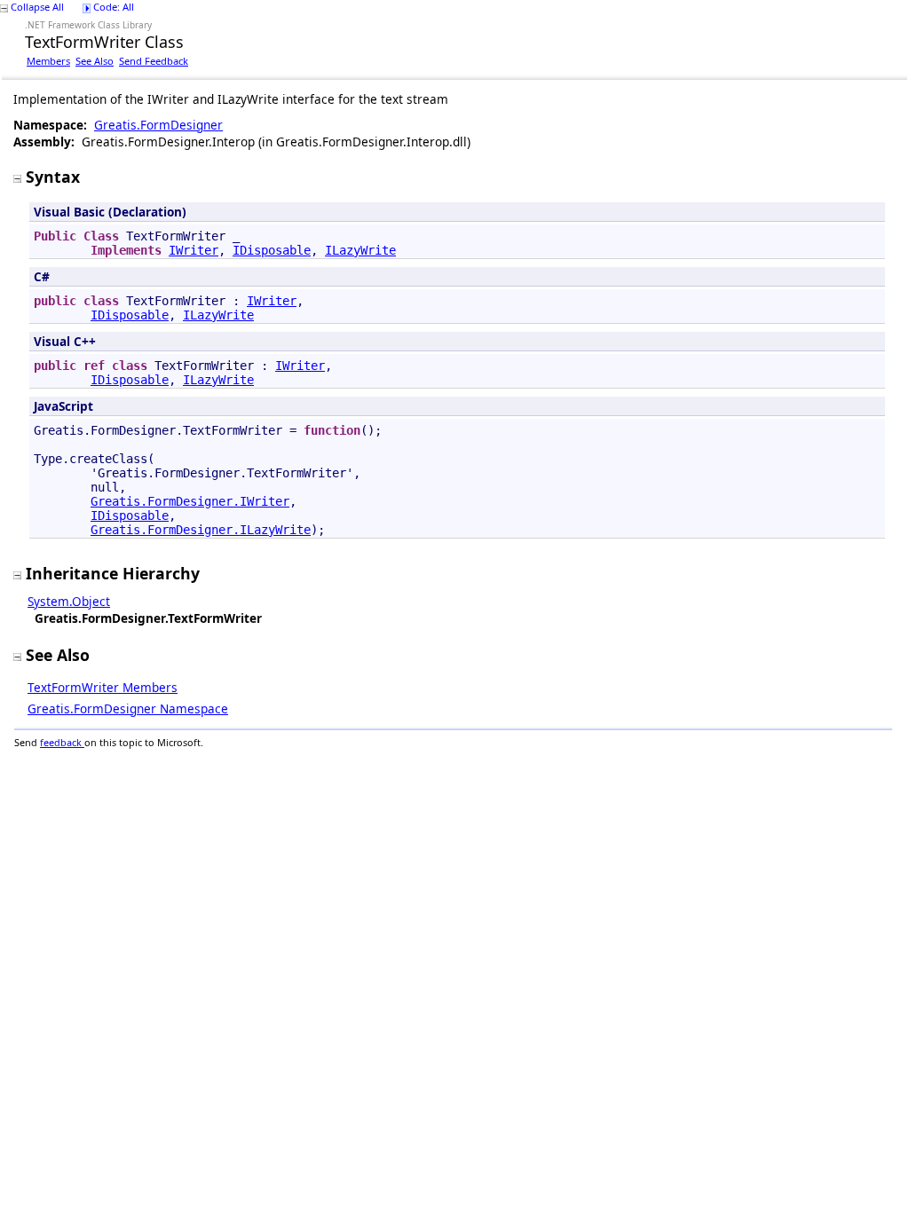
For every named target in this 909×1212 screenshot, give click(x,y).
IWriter (193, 250)
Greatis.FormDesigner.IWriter (190, 501)
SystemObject (69, 601)
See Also (94, 60)
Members (48, 60)
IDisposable (272, 250)
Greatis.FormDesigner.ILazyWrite (201, 530)
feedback (62, 742)
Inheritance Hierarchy (113, 573)
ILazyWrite (360, 250)
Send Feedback (153, 60)
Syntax (53, 176)
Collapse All (37, 6)
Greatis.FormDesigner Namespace (128, 708)
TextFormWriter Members (103, 687)
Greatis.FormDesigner (158, 124)
